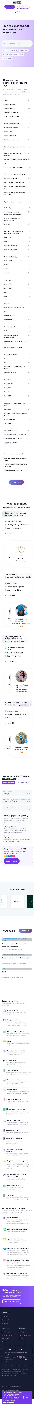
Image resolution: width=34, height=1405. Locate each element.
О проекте (5, 1317)
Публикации (8, 930)
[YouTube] (6, 1361)
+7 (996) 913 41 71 (22, 1357)
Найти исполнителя (12, 1301)
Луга (18, 12)
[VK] (18, 1359)
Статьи (4, 1342)
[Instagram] (26, 1359)
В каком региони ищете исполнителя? (13, 807)
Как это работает (7, 1320)
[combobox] (17, 794)
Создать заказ (16, 482)
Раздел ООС (7, 58)
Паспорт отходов (7, 1335)
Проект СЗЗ (24, 50)
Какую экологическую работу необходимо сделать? (16, 799)
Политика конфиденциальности (11, 1386)
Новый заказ (6, 1332)
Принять (27, 1397)
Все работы (5, 1339)
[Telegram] (21, 1359)
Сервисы (5, 1323)
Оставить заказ (11, 861)
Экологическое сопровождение (13, 54)
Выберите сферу (7, 791)
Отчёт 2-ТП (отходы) (10, 50)
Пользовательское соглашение (11, 1390)
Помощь (21, 1332)
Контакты (22, 1339)
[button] (28, 793)
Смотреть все (25, 931)
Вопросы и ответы (25, 1335)
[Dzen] (23, 1359)
